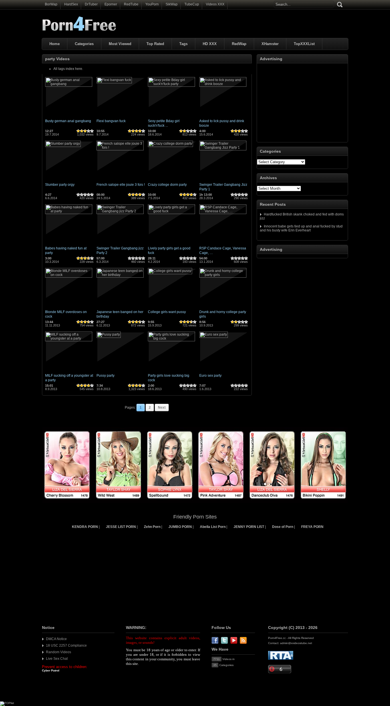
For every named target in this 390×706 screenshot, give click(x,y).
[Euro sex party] (213, 334)
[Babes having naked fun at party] (68, 211)
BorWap (51, 4)
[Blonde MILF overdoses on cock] (68, 275)
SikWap (172, 4)
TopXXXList (304, 44)
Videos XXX (215, 4)
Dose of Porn (282, 527)
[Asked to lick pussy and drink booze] (222, 84)
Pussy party (105, 376)
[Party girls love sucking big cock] (171, 338)
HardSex (71, 4)
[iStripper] (195, 502)
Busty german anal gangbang (68, 121)
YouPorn (152, 4)
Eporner (110, 4)
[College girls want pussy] (170, 271)
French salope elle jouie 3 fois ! (121, 185)
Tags (183, 44)
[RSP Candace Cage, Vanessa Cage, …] (222, 211)
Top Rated (155, 44)
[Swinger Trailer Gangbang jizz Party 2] (120, 211)
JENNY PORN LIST (249, 527)
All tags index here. (68, 69)
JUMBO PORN (180, 527)
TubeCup (191, 4)
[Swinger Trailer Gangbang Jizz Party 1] (222, 148)
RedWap (239, 44)
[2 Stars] (81, 131)
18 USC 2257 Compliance (66, 645)
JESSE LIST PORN (121, 527)
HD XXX (210, 44)
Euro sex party (210, 376)
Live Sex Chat (57, 659)
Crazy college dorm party (167, 185)
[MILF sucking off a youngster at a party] (68, 338)
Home (54, 44)
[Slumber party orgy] (63, 144)
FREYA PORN (312, 527)
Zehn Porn (152, 527)
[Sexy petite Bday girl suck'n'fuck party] (171, 84)
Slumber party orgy (60, 185)
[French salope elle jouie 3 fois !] (120, 148)
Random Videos (58, 652)
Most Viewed (120, 44)
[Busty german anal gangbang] (68, 84)
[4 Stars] (88, 131)
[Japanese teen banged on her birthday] (120, 275)
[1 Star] (78, 131)
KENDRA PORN (85, 527)
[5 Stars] (92, 131)
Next (162, 408)
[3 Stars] (85, 131)
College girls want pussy (167, 312)
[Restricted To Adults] (280, 658)
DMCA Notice (56, 639)
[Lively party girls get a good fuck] (171, 211)
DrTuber (91, 4)
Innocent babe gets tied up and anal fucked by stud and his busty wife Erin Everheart (301, 228)
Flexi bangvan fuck (111, 121)
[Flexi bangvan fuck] (114, 80)
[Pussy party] (109, 334)
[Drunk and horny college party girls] (222, 275)
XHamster (270, 44)
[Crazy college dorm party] (170, 144)
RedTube (131, 4)
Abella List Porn (213, 527)
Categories (84, 44)
